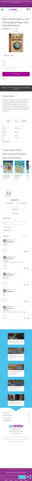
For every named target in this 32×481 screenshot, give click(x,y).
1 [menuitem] (14, 322)
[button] (8, 121)
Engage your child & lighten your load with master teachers (16, 88)
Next (30, 166)
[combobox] (25, 236)
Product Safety (23, 436)
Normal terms (6, 141)
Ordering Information (8, 439)
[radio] (14, 200)
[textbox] (28, 237)
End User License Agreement (22, 439)
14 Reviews (11, 28)
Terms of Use (16, 436)
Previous (2, 166)
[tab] (9, 203)
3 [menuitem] (17, 322)
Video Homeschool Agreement (16, 441)
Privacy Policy (8, 436)
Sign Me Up (24, 477)
